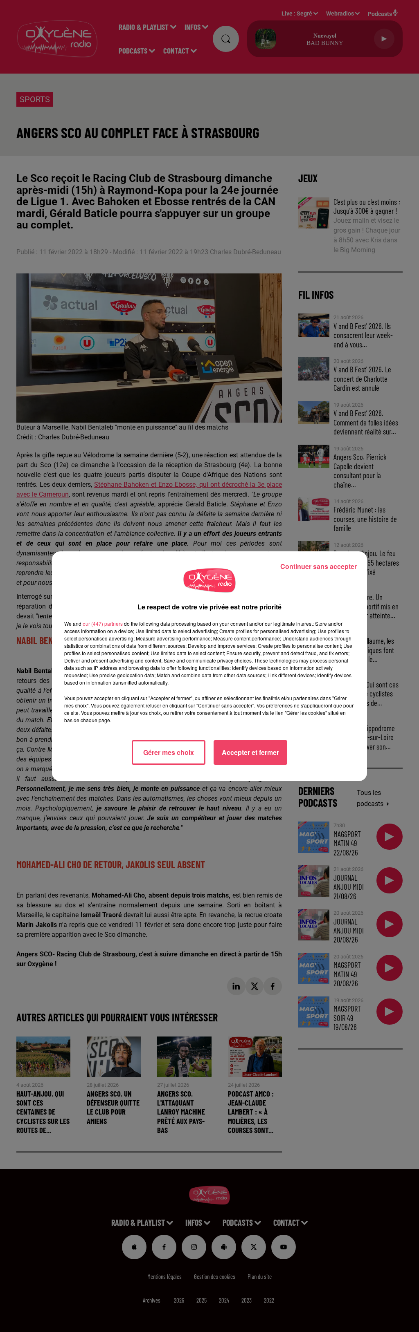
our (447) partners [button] (103, 623)
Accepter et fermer (250, 752)
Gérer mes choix (168, 752)
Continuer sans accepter (318, 566)
